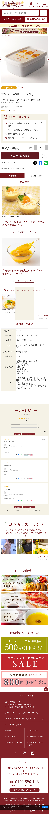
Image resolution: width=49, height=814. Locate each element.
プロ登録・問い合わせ (13, 743)
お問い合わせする (10, 162)
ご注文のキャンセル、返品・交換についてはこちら (24, 719)
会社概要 (7, 731)
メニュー (45, 6)
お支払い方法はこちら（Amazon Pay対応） (21, 713)
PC (13, 811)
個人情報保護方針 (36, 737)
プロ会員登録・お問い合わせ (24, 790)
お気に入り (44, 157)
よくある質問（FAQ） (13, 725)
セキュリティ (9, 737)
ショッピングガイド (24, 695)
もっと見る (42, 315)
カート (38, 6)
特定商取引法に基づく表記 (37, 744)
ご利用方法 (33, 731)
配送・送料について (12, 702)
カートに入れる (21, 155)
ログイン (31, 6)
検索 (43, 13)
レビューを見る (13, 110)
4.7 (29, 419)
